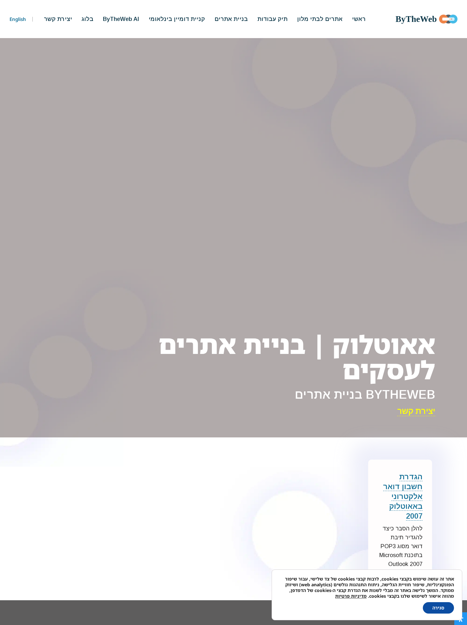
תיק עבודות (272, 19)
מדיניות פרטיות (351, 596)
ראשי (359, 19)
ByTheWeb (416, 19)
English (18, 19)
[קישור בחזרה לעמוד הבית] (448, 19)
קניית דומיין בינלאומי (177, 19)
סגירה (438, 608)
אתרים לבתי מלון (319, 19)
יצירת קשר (58, 19)
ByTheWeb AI (121, 19)
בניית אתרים (231, 19)
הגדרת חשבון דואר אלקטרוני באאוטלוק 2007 (403, 496)
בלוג (87, 19)
